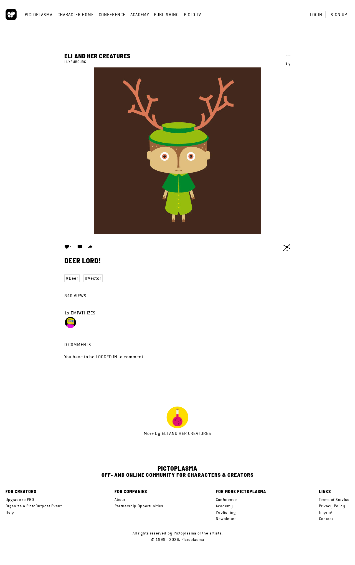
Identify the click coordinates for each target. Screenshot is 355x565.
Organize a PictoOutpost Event (34, 505)
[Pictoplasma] (11, 14)
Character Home (75, 14)
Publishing (166, 14)
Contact (326, 518)
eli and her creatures (97, 55)
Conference (112, 14)
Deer (73, 278)
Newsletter (226, 518)
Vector (94, 278)
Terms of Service (334, 499)
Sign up (339, 14)
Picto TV (192, 14)
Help (10, 512)
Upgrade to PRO (20, 499)
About (120, 499)
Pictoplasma (38, 14)
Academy (139, 14)
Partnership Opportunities (139, 505)
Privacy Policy (332, 505)
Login (316, 14)
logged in (106, 357)
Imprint (326, 512)
